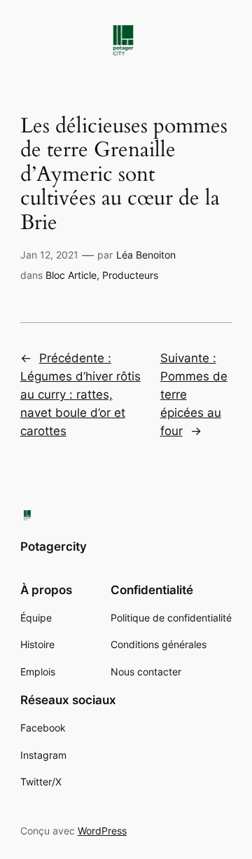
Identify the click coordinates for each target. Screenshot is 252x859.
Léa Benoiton (146, 255)
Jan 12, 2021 (49, 255)
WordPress (102, 831)
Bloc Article (71, 275)
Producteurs (130, 275)
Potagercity (53, 547)
